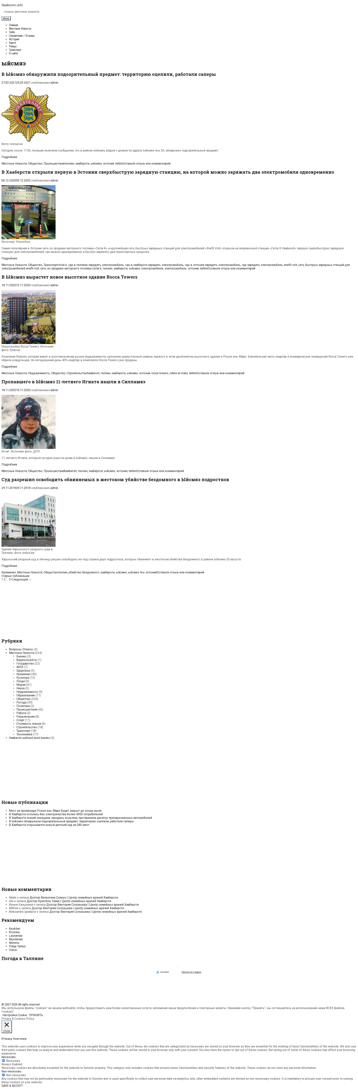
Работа (21, 713)
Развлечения (25, 716)
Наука (20, 688)
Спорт (20, 720)
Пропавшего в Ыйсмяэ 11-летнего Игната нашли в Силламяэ (73, 382)
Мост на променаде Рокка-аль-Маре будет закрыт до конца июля (55, 810)
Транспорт (15, 50)
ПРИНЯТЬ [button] (36, 1015)
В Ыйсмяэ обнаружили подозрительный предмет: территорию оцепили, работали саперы (108, 74)
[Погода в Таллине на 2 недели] (191, 972)
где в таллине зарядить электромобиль (96, 265)
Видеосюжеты (26, 660)
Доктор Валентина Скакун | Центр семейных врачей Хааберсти (74, 897)
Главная (13, 25)
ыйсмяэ (96, 163)
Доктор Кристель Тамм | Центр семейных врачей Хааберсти (69, 901)
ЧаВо (12, 32)
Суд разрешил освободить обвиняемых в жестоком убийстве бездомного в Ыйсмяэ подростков (115, 479)
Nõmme (14, 943)
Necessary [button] (8, 1057)
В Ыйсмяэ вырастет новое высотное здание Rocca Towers (69, 277)
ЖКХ (19, 667)
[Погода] (163, 972)
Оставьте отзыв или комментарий (146, 163)
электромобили (152, 268)
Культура (22, 677)
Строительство (77, 373)
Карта (12, 43)
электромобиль (175, 268)
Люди (20, 681)
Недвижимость (39, 373)
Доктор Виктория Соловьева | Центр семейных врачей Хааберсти (92, 904)
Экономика (24, 734)
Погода (21, 702)
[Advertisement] (179, 607)
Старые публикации (15, 576)
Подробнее (9, 157)
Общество (35, 163)
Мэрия (21, 684)
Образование (25, 695)
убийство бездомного (84, 572)
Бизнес (21, 656)
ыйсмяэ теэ (136, 572)
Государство (25, 663)
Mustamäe (16, 939)
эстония (108, 163)
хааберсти (82, 163)
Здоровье (23, 670)
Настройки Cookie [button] (14, 1015)
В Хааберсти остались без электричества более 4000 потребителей (56, 814)
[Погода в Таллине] (179, 968)
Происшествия (54, 163)
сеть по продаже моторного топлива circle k (70, 268)
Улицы (13, 46)
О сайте (13, 53)
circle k (62, 265)
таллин (69, 163)
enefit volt (290, 265)
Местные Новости (20, 28)
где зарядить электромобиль (262, 265)
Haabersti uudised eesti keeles (29, 738)
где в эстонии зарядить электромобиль (212, 265)
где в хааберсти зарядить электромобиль (154, 265)
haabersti (93, 373)
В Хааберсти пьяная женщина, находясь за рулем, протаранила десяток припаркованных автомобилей (80, 818)
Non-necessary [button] (11, 1071)
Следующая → (21, 579)
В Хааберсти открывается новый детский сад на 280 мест (49, 825)
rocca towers (159, 373)
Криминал (8, 572)
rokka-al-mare (179, 373)
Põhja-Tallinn (17, 946)
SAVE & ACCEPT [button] (12, 1086)
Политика (23, 706)
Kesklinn (14, 928)
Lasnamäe (15, 936)
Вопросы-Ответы (21, 649)
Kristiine (14, 932)
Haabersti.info (12, 5)
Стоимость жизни (28, 723)
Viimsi (13, 950)
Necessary (13, 1061)
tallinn (119, 163)
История (14, 39)
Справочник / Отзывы (22, 35)
